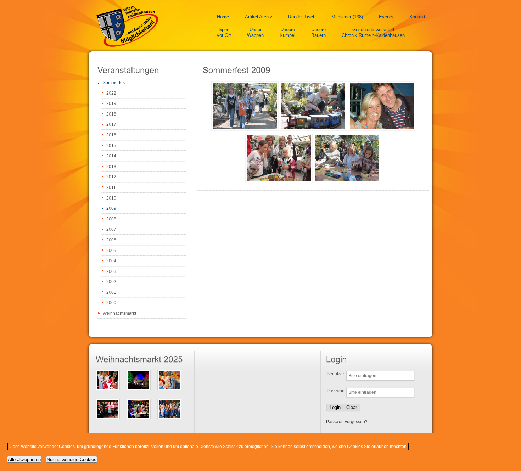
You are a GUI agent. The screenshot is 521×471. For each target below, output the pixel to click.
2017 (111, 124)
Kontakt (417, 16)
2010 (111, 198)
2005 (111, 250)
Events (386, 16)
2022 (111, 93)
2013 (111, 166)
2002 (111, 281)
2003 (111, 271)
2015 (111, 145)
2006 (111, 239)
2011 (111, 187)
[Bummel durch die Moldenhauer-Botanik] (245, 129)
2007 (111, 229)
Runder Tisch (301, 16)
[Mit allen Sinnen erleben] (347, 181)
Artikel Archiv (258, 16)
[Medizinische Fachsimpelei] (279, 181)
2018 (111, 114)
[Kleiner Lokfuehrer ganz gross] (381, 129)
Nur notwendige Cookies (71, 459)
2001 (111, 292)
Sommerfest (114, 82)
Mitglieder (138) (347, 16)
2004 (111, 260)
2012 (111, 176)
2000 (111, 302)
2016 (111, 135)
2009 (111, 208)
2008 (111, 219)
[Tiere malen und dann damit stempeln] (313, 129)
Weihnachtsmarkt (119, 313)
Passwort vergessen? (347, 421)
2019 (111, 103)
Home (223, 16)
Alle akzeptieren (24, 459)
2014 (111, 155)
